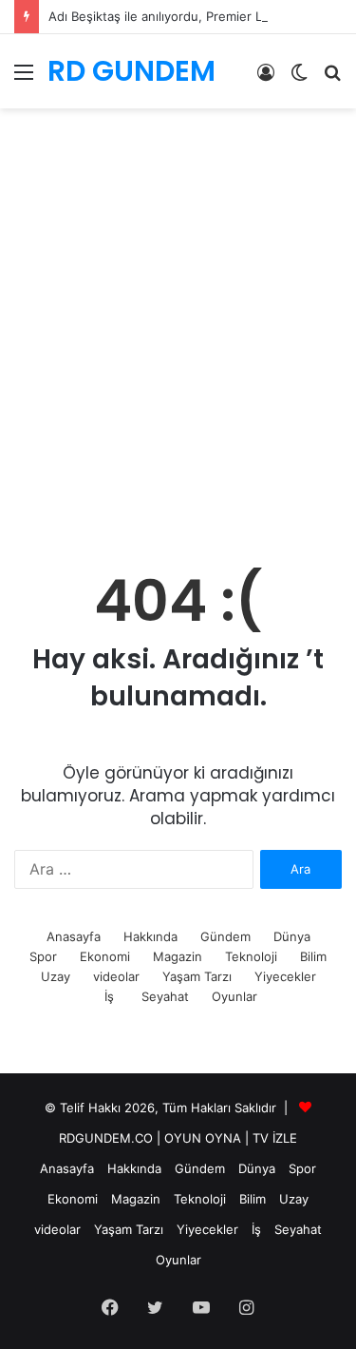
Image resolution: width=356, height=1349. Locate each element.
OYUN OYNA (202, 1138)
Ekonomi (105, 956)
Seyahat (165, 996)
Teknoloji (251, 956)
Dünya (291, 936)
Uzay (55, 976)
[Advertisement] (178, 354)
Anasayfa (74, 936)
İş (109, 996)
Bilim (313, 956)
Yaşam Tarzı (197, 976)
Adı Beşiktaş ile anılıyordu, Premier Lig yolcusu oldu (199, 16)
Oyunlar (234, 996)
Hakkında (150, 936)
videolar (116, 976)
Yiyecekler (285, 976)
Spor (43, 956)
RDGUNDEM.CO (106, 1138)
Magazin (177, 956)
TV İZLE (275, 1138)
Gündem (225, 936)
